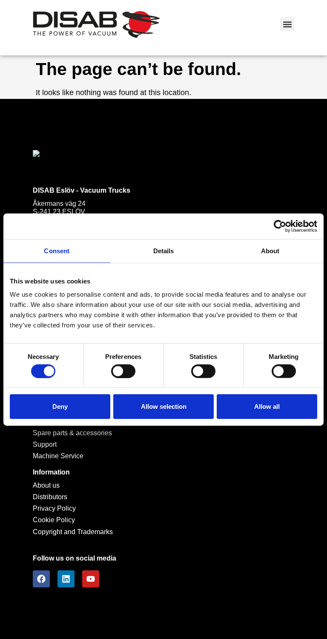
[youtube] (90, 578)
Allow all (267, 406)
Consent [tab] (56, 250)
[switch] (123, 371)
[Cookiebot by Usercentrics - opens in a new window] (280, 226)
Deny (60, 406)
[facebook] (41, 578)
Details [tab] (163, 250)
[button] (287, 24)
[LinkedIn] (66, 578)
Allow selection (163, 406)
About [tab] (270, 250)
